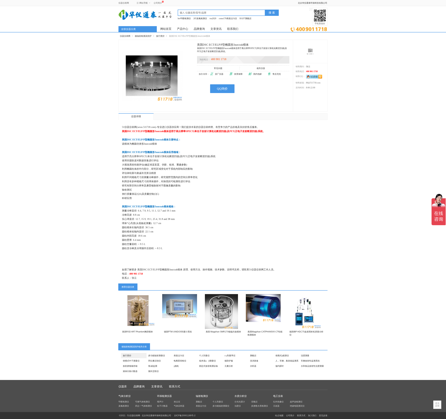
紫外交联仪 (153, 371)
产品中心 (182, 28)
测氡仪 (253, 355)
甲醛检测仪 (123, 402)
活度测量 (305, 355)
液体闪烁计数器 (130, 371)
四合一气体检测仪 (143, 406)
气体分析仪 (124, 396)
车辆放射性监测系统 (310, 361)
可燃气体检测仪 (142, 402)
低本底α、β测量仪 (207, 361)
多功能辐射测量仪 (156, 355)
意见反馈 (323, 415)
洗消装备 (254, 361)
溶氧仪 (254, 402)
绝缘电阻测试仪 (297, 406)
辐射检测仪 (202, 396)
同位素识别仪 (154, 361)
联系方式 (174, 386)
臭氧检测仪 (123, 406)
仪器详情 (136, 116)
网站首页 (165, 28)
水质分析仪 (240, 396)
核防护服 (229, 361)
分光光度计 (239, 402)
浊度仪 (237, 406)
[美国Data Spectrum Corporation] (310, 51)
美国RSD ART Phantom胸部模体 (137, 331)
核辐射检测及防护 (143, 36)
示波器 (276, 406)
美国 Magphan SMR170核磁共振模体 (223, 331)
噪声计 (160, 402)
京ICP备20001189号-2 (184, 415)
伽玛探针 (279, 366)
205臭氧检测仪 (200, 18)
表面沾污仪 (179, 355)
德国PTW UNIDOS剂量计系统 (178, 331)
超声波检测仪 (296, 402)
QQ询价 (222, 88)
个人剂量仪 (204, 355)
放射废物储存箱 (130, 366)
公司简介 (158, 3)
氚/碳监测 (152, 366)
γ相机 (176, 366)
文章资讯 (216, 28)
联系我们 (232, 28)
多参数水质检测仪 (259, 406)
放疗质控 (160, 36)
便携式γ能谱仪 (282, 355)
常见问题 (218, 68)
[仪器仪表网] (137, 14)
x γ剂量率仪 (230, 355)
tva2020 (213, 18)
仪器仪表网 (123, 3)
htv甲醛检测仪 (184, 18)
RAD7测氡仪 (245, 18)
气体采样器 (179, 406)
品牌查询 (199, 28)
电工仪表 (278, 396)
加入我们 (312, 415)
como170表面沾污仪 (228, 18)
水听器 (253, 366)
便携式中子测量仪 (131, 361)
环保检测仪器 (164, 396)
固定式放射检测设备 (208, 366)
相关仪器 (261, 68)
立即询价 (309, 28)
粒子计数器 (162, 406)
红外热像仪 (278, 402)
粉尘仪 (177, 402)
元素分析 (229, 366)
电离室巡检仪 (180, 361)
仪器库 (122, 386)
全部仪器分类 (128, 29)
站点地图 (279, 415)
